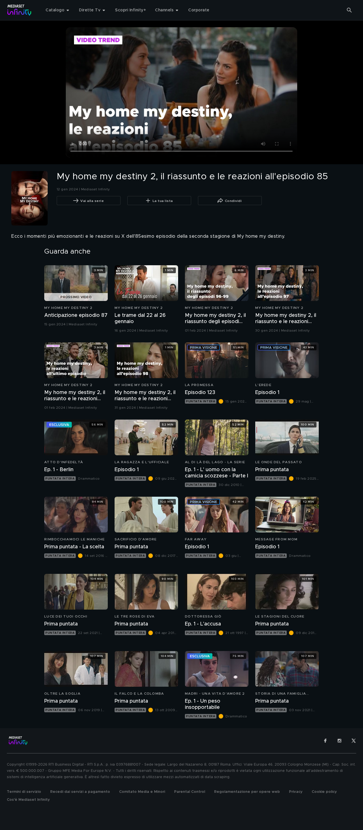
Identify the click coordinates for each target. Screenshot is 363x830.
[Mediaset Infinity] (19, 10)
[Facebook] (325, 740)
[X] (353, 740)
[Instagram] (339, 740)
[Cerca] (349, 10)
